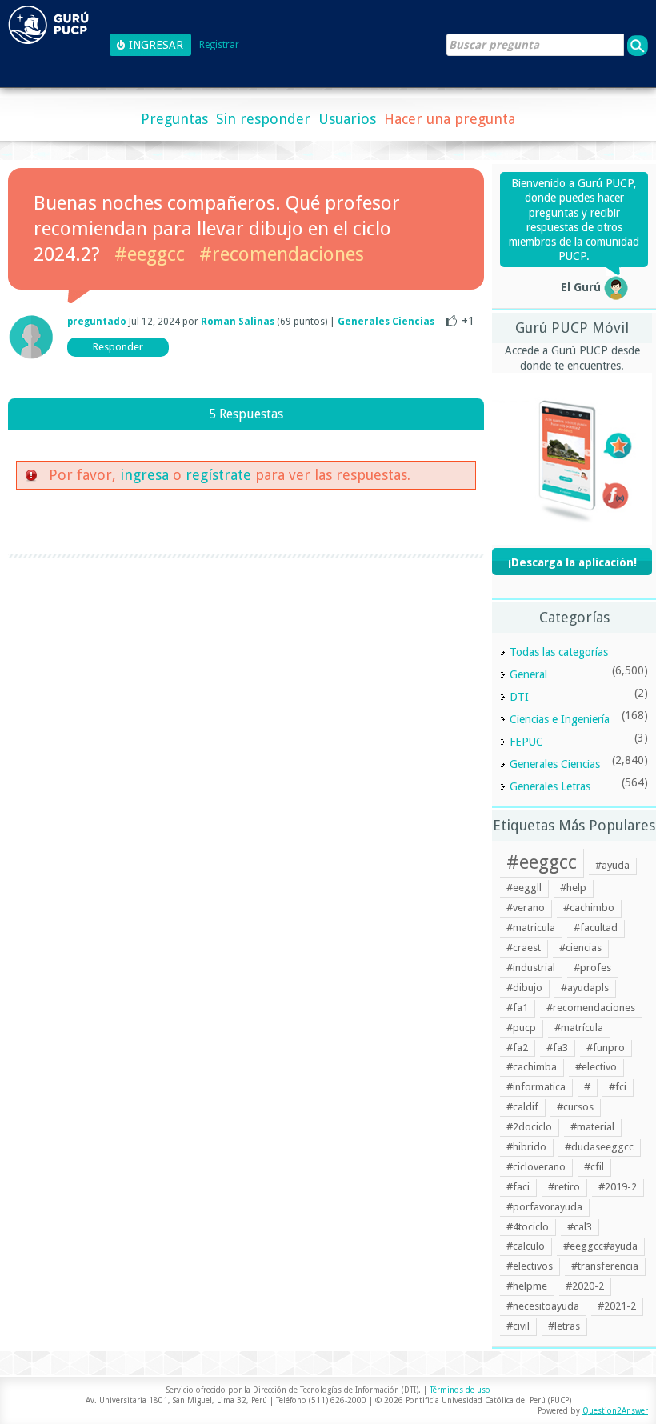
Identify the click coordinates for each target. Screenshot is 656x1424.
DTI (519, 696)
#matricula (530, 928)
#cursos (575, 1107)
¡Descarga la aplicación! (572, 562)
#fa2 (517, 1048)
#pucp (521, 1028)
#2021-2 (617, 1306)
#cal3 (579, 1227)
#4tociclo (527, 1227)
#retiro (564, 1187)
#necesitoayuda (542, 1306)
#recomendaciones (281, 254)
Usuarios (347, 118)
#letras (564, 1326)
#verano (525, 908)
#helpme (526, 1286)
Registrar (219, 45)
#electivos (529, 1266)
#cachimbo (588, 908)
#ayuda (612, 865)
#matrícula (578, 1028)
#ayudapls (585, 988)
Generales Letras (550, 786)
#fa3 (557, 1048)
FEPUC (526, 741)
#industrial (530, 968)
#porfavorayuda (544, 1207)
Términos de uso (460, 1390)
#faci (518, 1187)
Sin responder (263, 118)
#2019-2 (617, 1187)
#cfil (594, 1167)
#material (592, 1127)
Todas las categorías (559, 652)
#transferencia (604, 1266)
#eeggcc (149, 254)
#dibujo (524, 988)
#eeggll (524, 888)
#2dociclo (529, 1127)
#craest (523, 948)
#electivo (596, 1067)
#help (573, 888)
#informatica (536, 1087)
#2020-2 (585, 1286)
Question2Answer (615, 1410)
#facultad (596, 928)
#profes (592, 968)
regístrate (218, 474)
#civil (518, 1326)
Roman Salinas (237, 321)
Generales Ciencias (386, 321)
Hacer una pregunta (449, 118)
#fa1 (517, 1008)
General (528, 674)
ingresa (144, 474)
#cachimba (531, 1067)
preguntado (96, 321)
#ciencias (580, 948)
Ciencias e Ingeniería (560, 719)
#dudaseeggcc (599, 1147)
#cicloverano (536, 1167)
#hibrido (526, 1147)
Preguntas (174, 118)
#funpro (605, 1048)
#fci (617, 1087)
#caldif (522, 1107)
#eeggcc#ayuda (600, 1246)
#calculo (525, 1246)
